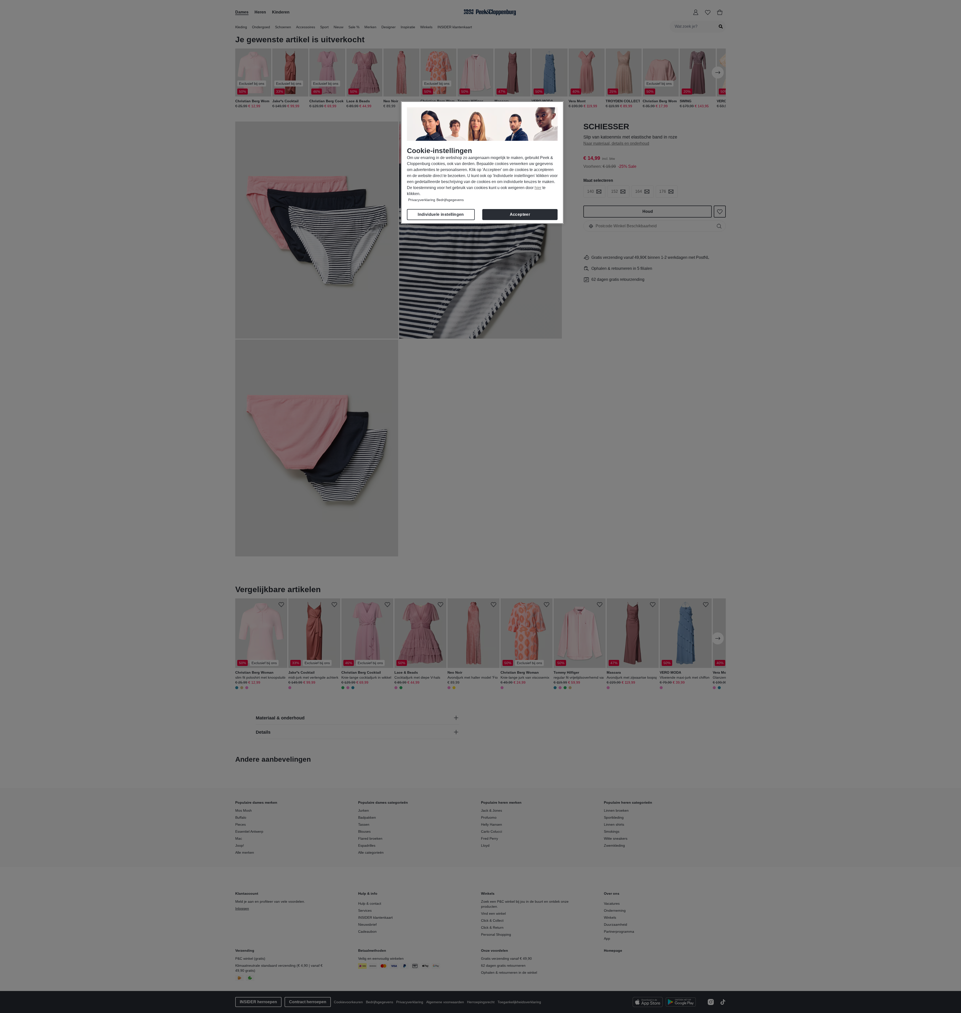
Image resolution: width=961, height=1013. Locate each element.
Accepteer (520, 214)
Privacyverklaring (421, 200)
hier (538, 188)
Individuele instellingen (441, 214)
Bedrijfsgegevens (450, 200)
